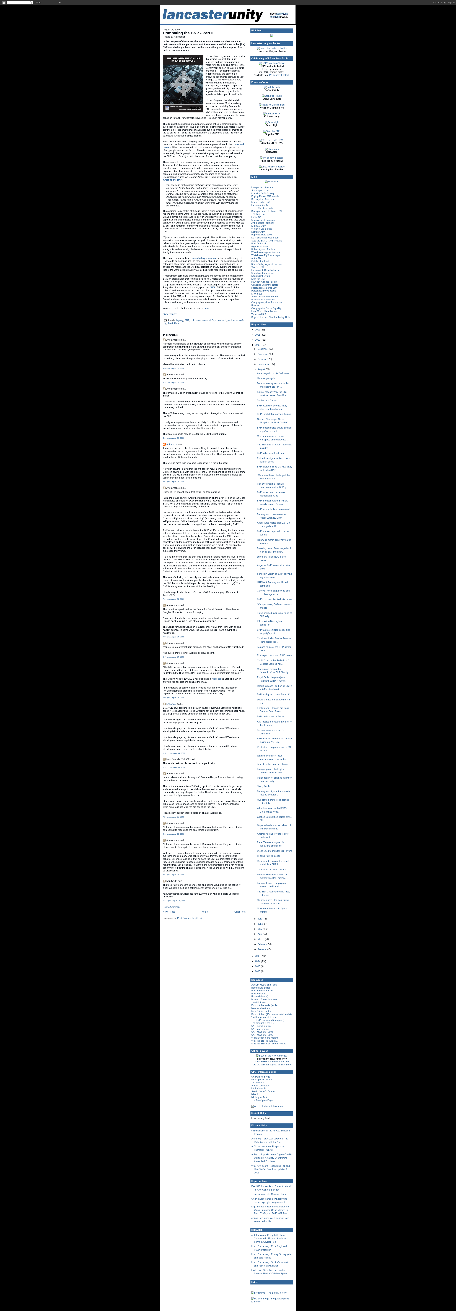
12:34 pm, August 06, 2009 (174, 901)
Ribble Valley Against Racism (266, 264)
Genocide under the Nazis (264, 284)
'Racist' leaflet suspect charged (273, 764)
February (263, 944)
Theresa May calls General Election (269, 1194)
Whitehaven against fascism (266, 252)
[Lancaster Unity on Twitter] (272, 48)
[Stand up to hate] (272, 95)
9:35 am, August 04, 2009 (173, 382)
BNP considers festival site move (274, 599)
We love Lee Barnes (261, 228)
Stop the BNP (258, 279)
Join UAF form (258, 1002)
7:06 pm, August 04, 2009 (173, 599)
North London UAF (260, 202)
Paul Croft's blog (259, 243)
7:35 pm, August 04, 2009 (173, 637)
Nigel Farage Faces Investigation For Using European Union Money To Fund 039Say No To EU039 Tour (270, 1210)
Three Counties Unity (262, 208)
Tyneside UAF (258, 314)
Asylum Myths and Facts (264, 984)
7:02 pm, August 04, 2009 (173, 482)
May (260, 929)
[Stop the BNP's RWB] (272, 140)
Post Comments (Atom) (189, 918)
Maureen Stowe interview (264, 999)
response (216, 678)
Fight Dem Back (259, 246)
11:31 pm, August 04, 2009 (174, 753)
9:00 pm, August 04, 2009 (173, 698)
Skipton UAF (258, 267)
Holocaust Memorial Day (203, 320)
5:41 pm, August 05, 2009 (173, 834)
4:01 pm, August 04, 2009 (173, 438)
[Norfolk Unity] (272, 87)
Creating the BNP (172, 179)
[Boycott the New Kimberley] (271, 1055)
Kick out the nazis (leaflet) (264, 1005)
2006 (258, 966)
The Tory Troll (258, 214)
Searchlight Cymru (260, 276)
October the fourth (260, 261)
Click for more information (272, 1061)
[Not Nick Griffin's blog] (271, 104)
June (260, 924)
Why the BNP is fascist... (264, 1040)
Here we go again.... (267, 378)
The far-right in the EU (262, 1023)
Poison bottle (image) (262, 990)
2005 (258, 971)
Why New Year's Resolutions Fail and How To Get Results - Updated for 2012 (270, 1169)
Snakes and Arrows (267, 400)
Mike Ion (255, 1094)
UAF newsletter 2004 (262, 1032)
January (262, 949)
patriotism (232, 320)
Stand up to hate (259, 190)
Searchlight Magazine (262, 273)
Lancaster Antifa (259, 205)
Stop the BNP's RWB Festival (266, 240)
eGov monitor (170, 314)
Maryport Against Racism (264, 281)
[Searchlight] (272, 122)
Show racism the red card (264, 296)
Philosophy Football (279, 75)
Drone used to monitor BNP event (274, 851)
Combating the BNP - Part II (188, 33)
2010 (258, 339)
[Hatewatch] (272, 149)
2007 (258, 961)
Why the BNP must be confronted (268, 1043)
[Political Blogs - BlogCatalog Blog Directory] (271, 1301)
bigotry (179, 320)
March (261, 939)
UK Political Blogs (260, 1076)
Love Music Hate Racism (264, 311)
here (206, 308)
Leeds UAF (257, 217)
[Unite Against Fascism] (272, 166)
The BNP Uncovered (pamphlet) (267, 1020)
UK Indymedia (258, 1088)
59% (212, 287)
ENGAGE (171, 704)
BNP (187, 320)
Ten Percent (257, 1082)
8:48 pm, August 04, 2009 (173, 657)
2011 (258, 334)
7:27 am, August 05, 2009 (173, 817)
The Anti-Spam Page (262, 1100)
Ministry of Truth (259, 1097)
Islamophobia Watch (261, 1079)
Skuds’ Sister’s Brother (263, 1091)
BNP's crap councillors (263, 299)
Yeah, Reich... (264, 786)
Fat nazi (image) (259, 996)
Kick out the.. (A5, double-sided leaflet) (271, 1014)
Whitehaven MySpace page (265, 255)
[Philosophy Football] (271, 157)
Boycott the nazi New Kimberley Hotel (271, 317)
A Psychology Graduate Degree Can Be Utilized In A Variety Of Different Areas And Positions (271, 1158)
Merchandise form (260, 1008)
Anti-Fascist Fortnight (262, 223)
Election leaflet (259, 993)
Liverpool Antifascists (262, 187)
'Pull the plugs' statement (264, 1017)
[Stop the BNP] (271, 131)
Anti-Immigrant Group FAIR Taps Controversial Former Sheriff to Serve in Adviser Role (268, 1238)
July (260, 918)
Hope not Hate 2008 (261, 234)
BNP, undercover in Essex (270, 716)
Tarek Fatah (174, 323)
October (262, 359)
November (263, 354)
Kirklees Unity (258, 226)
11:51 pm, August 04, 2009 (174, 767)
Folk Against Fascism (262, 199)
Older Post (239, 911)
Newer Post (169, 911)
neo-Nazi (221, 320)
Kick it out (256, 293)
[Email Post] (165, 320)
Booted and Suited (260, 987)
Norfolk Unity (258, 231)
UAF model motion (261, 1026)
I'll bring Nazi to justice (268, 856)
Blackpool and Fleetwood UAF (267, 211)
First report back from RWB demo (274, 655)
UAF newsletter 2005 (262, 1035)
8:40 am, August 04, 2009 (173, 368)
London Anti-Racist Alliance (265, 270)
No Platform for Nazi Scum (265, 237)
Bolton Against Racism (263, 249)
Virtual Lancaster (260, 1085)
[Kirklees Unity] (272, 113)
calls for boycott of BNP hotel (272, 1064)
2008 (258, 956)
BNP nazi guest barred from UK (273, 694)
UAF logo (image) (260, 1029)
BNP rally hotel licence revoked (273, 509)
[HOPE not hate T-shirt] (272, 63)
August (262, 369)
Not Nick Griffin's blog (262, 193)
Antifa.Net (256, 258)
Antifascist (171, 444)
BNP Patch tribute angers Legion (274, 414)
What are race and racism (264, 1037)
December (263, 349)
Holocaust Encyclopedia (263, 290)
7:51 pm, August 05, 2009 (173, 875)
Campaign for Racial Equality (266, 308)
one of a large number (204, 258)
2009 (258, 345)
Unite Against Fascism (263, 220)
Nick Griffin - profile (261, 1011)
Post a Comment (171, 907)
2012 (258, 329)
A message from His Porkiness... (274, 373)
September (264, 364)
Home (205, 911)
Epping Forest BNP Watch (265, 196)
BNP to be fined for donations (272, 453)
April (260, 934)
